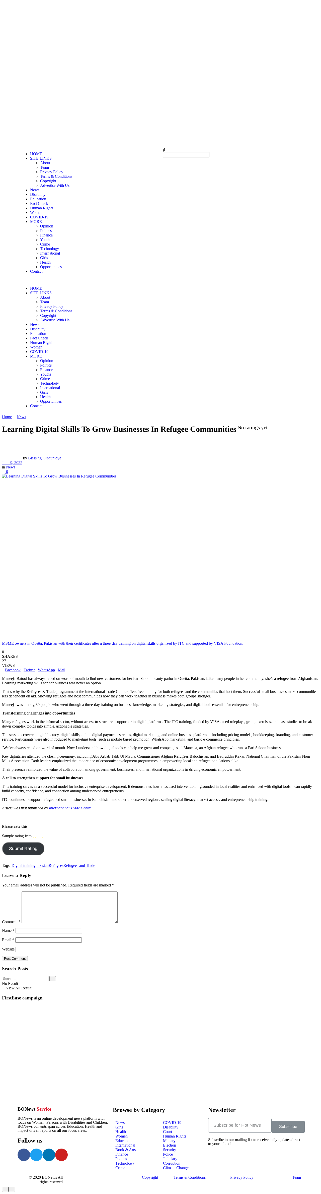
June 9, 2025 (12, 462)
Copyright (48, 181)
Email (8, 940)
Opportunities (51, 267)
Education (38, 199)
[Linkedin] (49, 1155)
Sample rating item (17, 836)
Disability (37, 194)
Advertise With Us (54, 185)
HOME (36, 154)
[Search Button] (52, 978)
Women (36, 212)
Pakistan (42, 865)
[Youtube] (61, 1155)
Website (8, 949)
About (45, 163)
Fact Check (39, 203)
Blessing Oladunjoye (44, 458)
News (34, 190)
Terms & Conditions (56, 176)
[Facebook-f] (24, 1155)
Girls (44, 258)
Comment (11, 922)
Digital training (23, 865)
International (50, 253)
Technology (49, 249)
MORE (36, 221)
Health (45, 262)
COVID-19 (39, 217)
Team (44, 167)
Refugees (56, 865)
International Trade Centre (70, 808)
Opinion (46, 226)
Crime (45, 244)
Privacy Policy (51, 172)
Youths (45, 239)
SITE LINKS (41, 158)
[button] (89, 280)
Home (7, 417)
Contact (36, 271)
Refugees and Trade (79, 865)
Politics (46, 230)
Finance (46, 235)
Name (8, 930)
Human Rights (41, 208)
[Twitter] (36, 1155)
